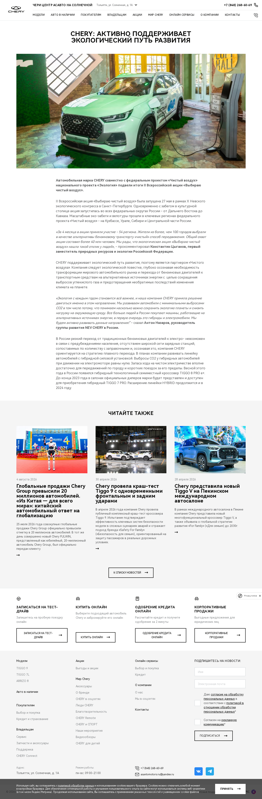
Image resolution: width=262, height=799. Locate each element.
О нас (139, 692)
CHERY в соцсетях (88, 699)
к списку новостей (127, 572)
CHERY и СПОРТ (87, 724)
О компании (210, 15)
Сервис (21, 736)
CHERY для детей (88, 743)
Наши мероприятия (89, 730)
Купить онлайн (92, 637)
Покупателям (91, 15)
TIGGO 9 (22, 668)
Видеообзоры (86, 737)
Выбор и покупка (28, 712)
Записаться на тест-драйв (38, 635)
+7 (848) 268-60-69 (152, 768)
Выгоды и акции (87, 668)
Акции (137, 15)
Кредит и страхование (32, 719)
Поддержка (24, 749)
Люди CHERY (84, 705)
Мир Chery (155, 15)
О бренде (82, 692)
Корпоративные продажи (216, 635)
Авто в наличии (63, 15)
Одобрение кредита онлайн (157, 635)
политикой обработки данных (76, 785)
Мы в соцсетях (145, 698)
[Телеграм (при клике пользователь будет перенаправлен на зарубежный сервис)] (210, 771)
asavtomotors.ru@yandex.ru (157, 774)
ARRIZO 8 (22, 681)
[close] (260, 595)
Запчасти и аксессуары (32, 743)
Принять (226, 789)
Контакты (232, 15)
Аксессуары (84, 686)
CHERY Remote (86, 718)
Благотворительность (91, 711)
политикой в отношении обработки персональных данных (224, 707)
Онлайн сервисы (181, 15)
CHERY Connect (26, 755)
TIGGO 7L (22, 674)
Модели (39, 15)
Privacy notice (250, 596)
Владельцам (116, 15)
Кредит (140, 674)
